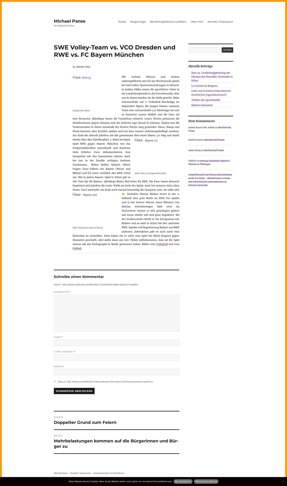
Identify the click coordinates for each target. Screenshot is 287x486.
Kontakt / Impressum (220, 21)
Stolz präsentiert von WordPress (108, 473)
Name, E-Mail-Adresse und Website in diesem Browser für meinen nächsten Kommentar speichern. (105, 382)
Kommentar (62, 292)
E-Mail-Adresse (64, 351)
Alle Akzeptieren (183, 481)
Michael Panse (70, 21)
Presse (122, 21)
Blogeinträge (138, 21)
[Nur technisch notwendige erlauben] (283, 481)
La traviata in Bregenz (204, 85)
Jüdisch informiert (202, 105)
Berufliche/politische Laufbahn (168, 21)
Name (58, 337)
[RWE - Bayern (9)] (157, 154)
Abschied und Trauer (214, 140)
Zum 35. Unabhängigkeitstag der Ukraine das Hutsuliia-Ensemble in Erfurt (212, 76)
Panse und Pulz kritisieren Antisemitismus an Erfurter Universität (209, 182)
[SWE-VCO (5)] (95, 92)
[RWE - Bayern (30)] (95, 209)
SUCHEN (227, 50)
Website (59, 366)
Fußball (77, 248)
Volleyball (162, 244)
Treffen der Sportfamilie (205, 99)
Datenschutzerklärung (206, 481)
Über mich (197, 21)
